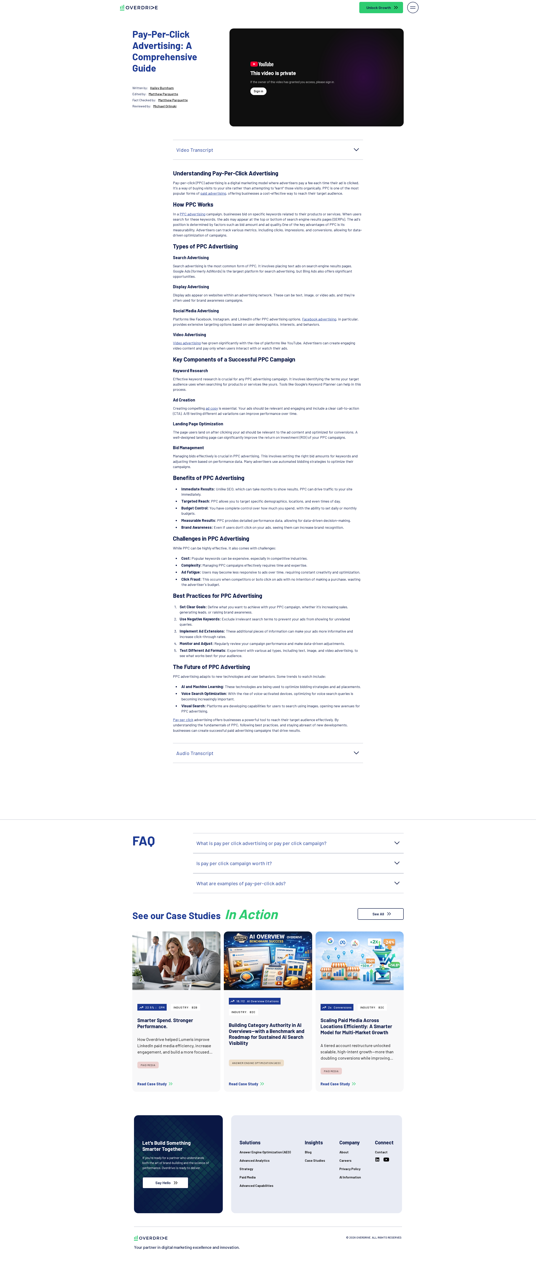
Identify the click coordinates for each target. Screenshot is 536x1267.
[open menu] (413, 7)
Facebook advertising (319, 319)
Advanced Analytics (255, 1160)
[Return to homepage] (151, 1238)
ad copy (212, 408)
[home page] (135, 7)
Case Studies (315, 1160)
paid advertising (213, 193)
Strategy (246, 1169)
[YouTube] (387, 1159)
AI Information (350, 1177)
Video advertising (187, 343)
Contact (381, 1152)
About (344, 1152)
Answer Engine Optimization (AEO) (265, 1152)
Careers (345, 1160)
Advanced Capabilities (256, 1185)
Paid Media (248, 1177)
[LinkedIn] (378, 1159)
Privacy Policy (350, 1169)
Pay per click (183, 719)
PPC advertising (192, 214)
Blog (308, 1152)
